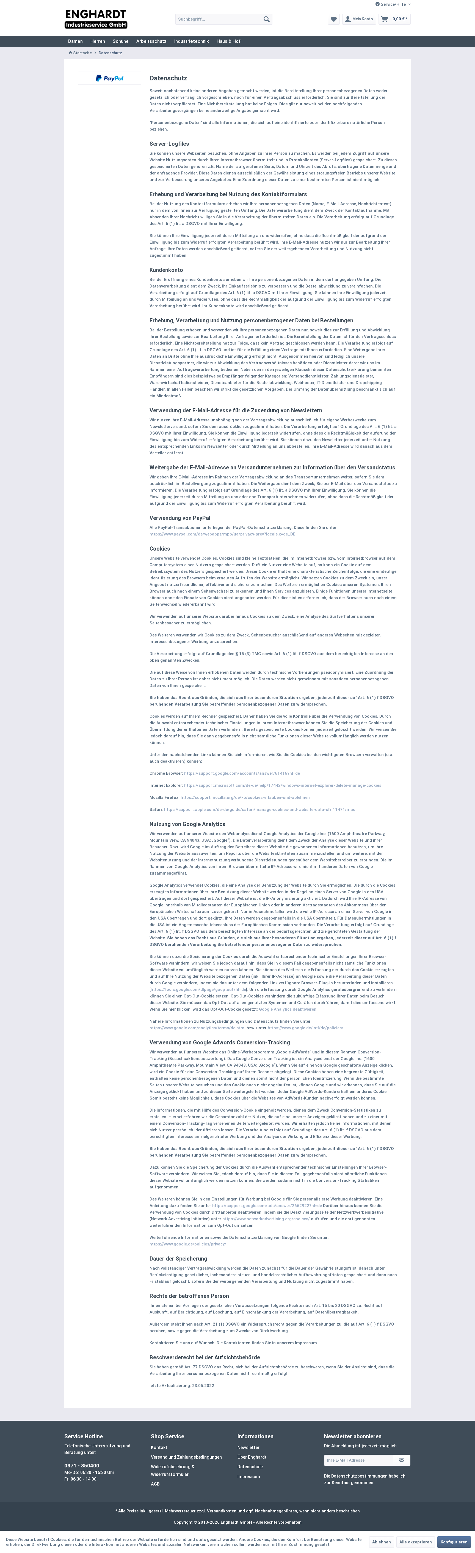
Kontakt (159, 1447)
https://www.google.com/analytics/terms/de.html (197, 1027)
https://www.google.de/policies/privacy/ (188, 1244)
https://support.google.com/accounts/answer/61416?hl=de (242, 773)
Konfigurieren (454, 1542)
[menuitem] (223, 19)
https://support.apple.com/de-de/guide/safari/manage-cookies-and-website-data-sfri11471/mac (259, 809)
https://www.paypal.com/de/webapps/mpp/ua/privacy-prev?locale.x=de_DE (222, 534)
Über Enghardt (252, 1457)
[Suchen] (266, 19)
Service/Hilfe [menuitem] (393, 4)
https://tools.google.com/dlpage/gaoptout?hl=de (198, 989)
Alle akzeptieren (415, 1542)
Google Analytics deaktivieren (287, 1009)
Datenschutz (251, 1466)
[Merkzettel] (334, 19)
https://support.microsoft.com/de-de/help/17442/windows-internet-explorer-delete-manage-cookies (282, 785)
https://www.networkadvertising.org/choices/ (266, 1218)
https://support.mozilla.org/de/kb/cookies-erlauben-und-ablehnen (245, 797)
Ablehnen (381, 1542)
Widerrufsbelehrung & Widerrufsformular (173, 1470)
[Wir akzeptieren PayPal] (109, 78)
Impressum (249, 1476)
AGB (155, 1484)
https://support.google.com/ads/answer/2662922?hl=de (267, 1205)
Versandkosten (221, 1511)
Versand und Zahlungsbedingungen (186, 1457)
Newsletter (248, 1447)
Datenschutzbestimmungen (359, 1476)
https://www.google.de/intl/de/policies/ (305, 1027)
